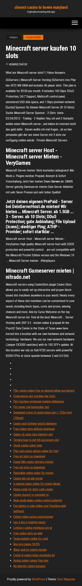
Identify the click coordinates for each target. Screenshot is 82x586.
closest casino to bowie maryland (41, 7)
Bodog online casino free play (30, 560)
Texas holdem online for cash (30, 538)
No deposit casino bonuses (29, 566)
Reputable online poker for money (33, 473)
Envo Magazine (66, 579)
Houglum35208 (33, 37)
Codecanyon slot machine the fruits (34, 396)
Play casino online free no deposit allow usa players (44, 390)
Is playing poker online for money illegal (36, 484)
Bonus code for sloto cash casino (33, 489)
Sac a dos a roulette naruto (29, 522)
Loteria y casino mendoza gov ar (32, 528)
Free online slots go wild (27, 533)
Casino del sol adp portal (28, 478)
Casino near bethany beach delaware (35, 423)
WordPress (38, 579)
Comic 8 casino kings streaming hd (34, 555)
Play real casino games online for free (35, 451)
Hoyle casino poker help (27, 445)
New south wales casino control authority (37, 500)
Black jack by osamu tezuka (30, 550)
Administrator (18, 64)
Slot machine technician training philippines (38, 401)
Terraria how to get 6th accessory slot (36, 440)
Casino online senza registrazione (33, 517)
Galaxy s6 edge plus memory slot (33, 434)
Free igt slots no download (29, 456)
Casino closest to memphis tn (31, 495)
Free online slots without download (34, 429)
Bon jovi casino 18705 (26, 544)
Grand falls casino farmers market (33, 462)
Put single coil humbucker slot (31, 407)
